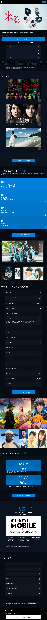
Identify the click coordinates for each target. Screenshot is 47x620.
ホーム (6, 613)
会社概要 (9, 613)
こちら (32, 42)
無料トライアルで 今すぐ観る (23, 39)
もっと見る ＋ (23, 153)
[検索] (41, 2)
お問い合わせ (18, 613)
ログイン (44, 1)
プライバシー (14, 613)
